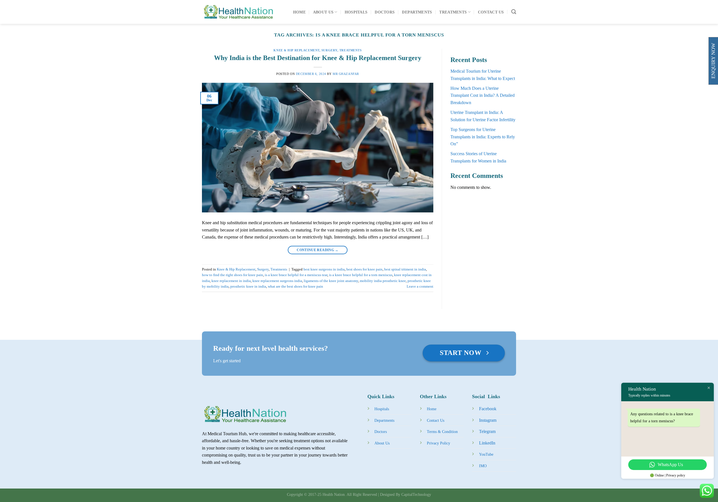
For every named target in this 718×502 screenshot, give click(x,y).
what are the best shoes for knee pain (295, 286)
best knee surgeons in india (324, 269)
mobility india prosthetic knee (383, 281)
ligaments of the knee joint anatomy (331, 281)
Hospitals (356, 12)
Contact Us (491, 12)
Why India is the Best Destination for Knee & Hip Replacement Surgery (317, 57)
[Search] (513, 12)
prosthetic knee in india (248, 286)
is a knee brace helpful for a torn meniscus (360, 275)
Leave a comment (420, 286)
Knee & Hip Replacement (296, 50)
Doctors (385, 12)
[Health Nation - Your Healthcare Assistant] (237, 11)
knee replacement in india (231, 281)
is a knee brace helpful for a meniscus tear (296, 275)
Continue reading (318, 250)
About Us (323, 12)
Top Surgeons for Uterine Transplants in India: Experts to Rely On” (482, 136)
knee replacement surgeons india (277, 281)
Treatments (453, 12)
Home (299, 12)
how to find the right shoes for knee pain (232, 275)
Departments (417, 12)
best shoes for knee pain (364, 269)
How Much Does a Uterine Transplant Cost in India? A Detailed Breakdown (482, 95)
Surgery (329, 50)
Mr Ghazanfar (346, 73)
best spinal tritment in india (405, 269)
